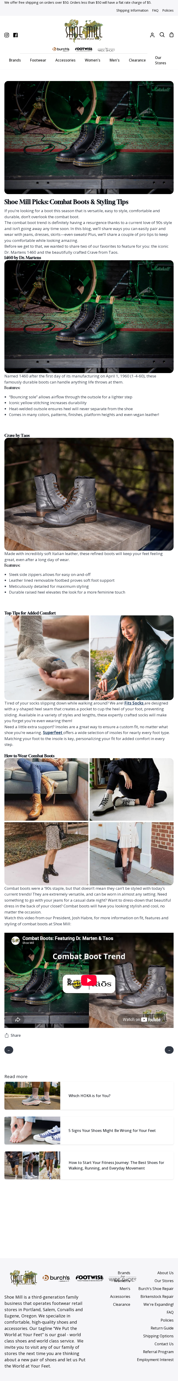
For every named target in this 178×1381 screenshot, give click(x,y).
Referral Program (158, 1351)
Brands (124, 1272)
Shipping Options (158, 1336)
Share (16, 1035)
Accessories (120, 1296)
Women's (122, 1280)
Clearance (121, 1304)
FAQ (170, 1312)
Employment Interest (155, 1359)
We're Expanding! (158, 1304)
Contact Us (164, 1343)
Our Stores (164, 1280)
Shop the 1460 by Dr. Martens (89, 424)
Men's (125, 1288)
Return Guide (162, 1328)
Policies (167, 1320)
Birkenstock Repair (157, 1296)
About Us (165, 1272)
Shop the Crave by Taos (89, 601)
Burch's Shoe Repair (156, 1288)
